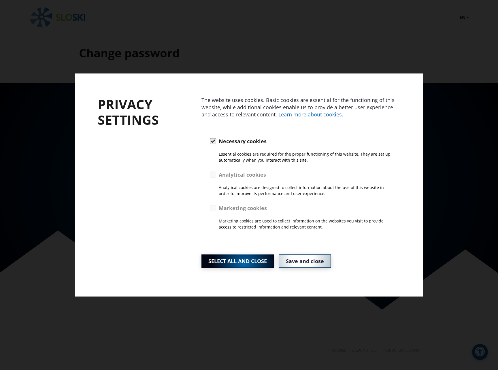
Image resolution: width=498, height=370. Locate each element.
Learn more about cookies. (310, 114)
